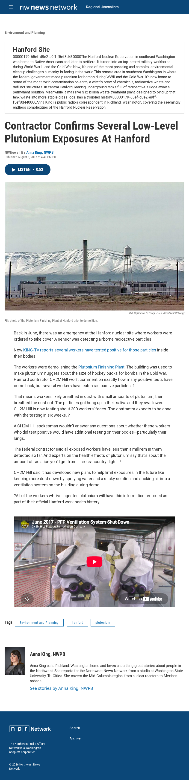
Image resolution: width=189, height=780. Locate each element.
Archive (75, 738)
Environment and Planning (25, 32)
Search (75, 728)
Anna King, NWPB (40, 152)
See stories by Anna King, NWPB (61, 688)
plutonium (102, 622)
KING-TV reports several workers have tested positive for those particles (89, 350)
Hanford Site (31, 49)
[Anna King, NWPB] (15, 661)
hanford (77, 622)
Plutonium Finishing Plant (101, 367)
